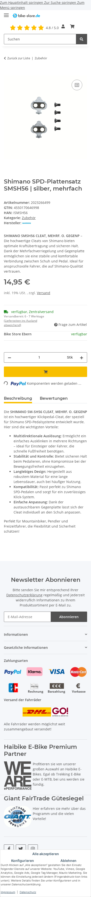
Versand (43, 293)
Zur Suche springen (60, 2)
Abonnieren (69, 616)
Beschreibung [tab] (18, 398)
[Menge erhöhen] (81, 357)
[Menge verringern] (9, 357)
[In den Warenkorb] (8, 73)
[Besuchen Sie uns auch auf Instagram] (33, 848)
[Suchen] (81, 39)
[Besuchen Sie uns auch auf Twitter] (21, 848)
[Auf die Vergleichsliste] (77, 85)
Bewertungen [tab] (54, 398)
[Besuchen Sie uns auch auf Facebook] (9, 848)
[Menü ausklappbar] (6, 13)
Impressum (8, 892)
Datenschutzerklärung (24, 595)
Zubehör (29, 217)
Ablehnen (68, 861)
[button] (63, 26)
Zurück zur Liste (18, 58)
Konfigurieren (22, 861)
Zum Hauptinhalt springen (22, 2)
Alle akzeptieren (45, 854)
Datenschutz (28, 892)
